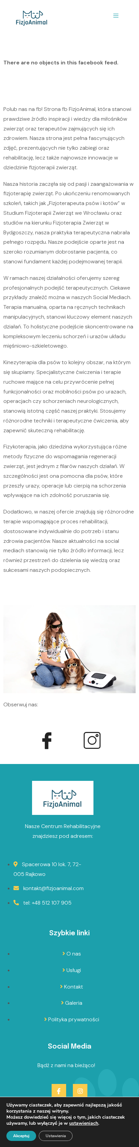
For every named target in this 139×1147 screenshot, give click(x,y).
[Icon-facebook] (59, 1091)
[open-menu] (116, 17)
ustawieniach (83, 1123)
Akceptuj (21, 1136)
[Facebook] (47, 742)
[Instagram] (92, 742)
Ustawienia (56, 1136)
